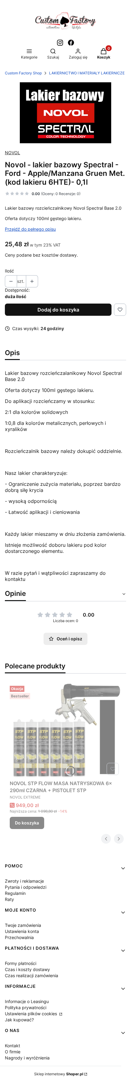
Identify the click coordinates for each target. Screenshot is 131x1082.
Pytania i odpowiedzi (25, 887)
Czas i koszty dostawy (27, 969)
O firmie (12, 1051)
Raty (9, 899)
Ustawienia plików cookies (31, 1013)
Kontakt (12, 1045)
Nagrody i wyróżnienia (27, 1057)
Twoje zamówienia (23, 925)
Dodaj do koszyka (58, 310)
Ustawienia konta (22, 931)
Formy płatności (20, 963)
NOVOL (12, 152)
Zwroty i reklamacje (24, 881)
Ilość (9, 270)
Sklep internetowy (58, 1074)
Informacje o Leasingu (27, 1001)
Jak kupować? (19, 1019)
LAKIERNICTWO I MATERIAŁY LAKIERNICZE (87, 73)
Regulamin (15, 893)
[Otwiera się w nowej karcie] (60, 43)
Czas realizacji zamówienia (31, 975)
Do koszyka (27, 822)
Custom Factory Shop (23, 73)
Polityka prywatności (25, 1007)
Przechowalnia (19, 937)
